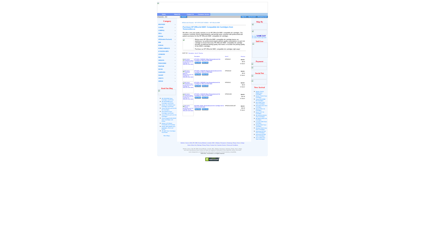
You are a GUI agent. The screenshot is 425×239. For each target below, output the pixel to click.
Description (191, 53)
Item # (196, 53)
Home (164, 14)
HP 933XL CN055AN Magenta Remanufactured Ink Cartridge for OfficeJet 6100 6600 (208, 71)
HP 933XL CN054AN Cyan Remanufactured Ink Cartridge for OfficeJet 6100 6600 (207, 83)
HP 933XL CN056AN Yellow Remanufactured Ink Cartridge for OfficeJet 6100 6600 (207, 60)
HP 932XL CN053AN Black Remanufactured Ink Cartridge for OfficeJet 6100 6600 (207, 94)
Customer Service (203, 14)
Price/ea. (201, 53)
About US (177, 14)
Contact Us (190, 14)
